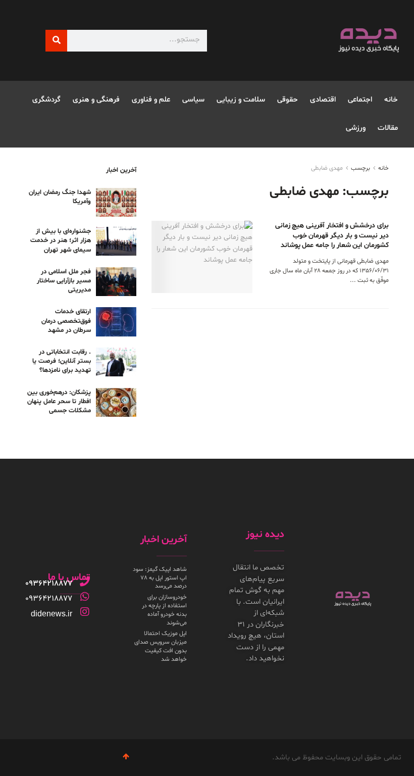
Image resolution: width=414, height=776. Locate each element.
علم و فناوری (151, 99)
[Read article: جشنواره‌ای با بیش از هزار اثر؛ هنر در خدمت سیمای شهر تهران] (116, 241)
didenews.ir (51, 613)
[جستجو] (56, 41)
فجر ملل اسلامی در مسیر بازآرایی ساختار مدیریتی (64, 281)
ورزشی (356, 128)
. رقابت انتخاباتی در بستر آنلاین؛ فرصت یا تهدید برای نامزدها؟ (61, 361)
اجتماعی (360, 99)
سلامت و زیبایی (241, 99)
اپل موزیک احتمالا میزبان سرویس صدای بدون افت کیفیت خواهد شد (160, 646)
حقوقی (287, 99)
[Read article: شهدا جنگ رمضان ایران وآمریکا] (116, 202)
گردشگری (46, 99)
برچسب (360, 168)
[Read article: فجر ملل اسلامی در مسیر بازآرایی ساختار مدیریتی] (116, 281)
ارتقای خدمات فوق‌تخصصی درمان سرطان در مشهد (66, 320)
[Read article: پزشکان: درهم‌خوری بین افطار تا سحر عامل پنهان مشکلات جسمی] (116, 402)
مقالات (388, 128)
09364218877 (48, 583)
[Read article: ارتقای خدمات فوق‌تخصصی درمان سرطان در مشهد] (116, 321)
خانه (391, 99)
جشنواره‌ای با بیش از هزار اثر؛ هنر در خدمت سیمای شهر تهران (60, 240)
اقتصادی (323, 99)
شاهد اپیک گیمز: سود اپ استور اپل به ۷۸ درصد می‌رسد (160, 578)
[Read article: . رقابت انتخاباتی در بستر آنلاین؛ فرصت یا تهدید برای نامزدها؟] (116, 362)
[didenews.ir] (85, 612)
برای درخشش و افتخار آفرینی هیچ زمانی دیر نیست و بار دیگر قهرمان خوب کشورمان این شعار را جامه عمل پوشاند (332, 235)
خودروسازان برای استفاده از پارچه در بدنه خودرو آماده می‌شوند (164, 609)
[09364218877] (85, 581)
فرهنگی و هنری (96, 99)
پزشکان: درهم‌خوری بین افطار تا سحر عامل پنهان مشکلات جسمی (59, 401)
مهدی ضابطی (327, 168)
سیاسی (193, 99)
